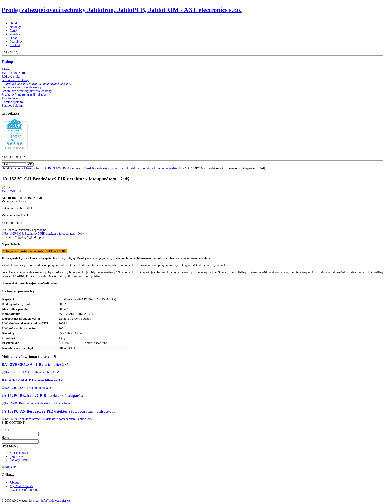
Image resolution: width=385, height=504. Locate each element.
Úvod (5, 168)
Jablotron (15, 482)
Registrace (16, 456)
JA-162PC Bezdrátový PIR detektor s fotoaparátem (44, 395)
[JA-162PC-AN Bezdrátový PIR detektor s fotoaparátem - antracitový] (47, 419)
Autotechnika (10, 98)
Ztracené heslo (19, 452)
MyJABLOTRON (21, 486)
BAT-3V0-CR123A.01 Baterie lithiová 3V (36, 364)
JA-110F (20, 191)
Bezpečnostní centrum (24, 489)
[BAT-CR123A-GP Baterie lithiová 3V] (27, 387)
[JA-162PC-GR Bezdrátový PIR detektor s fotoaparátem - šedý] (43, 233)
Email (5, 429)
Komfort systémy (12, 102)
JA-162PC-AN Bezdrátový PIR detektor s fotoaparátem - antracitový (59, 411)
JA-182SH (8, 191)
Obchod (16, 168)
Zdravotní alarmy (12, 105)
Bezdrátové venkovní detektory (21, 87)
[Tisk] (6, 186)
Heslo (5, 437)
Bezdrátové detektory (15, 80)
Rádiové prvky (11, 76)
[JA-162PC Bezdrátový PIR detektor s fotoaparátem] (36, 403)
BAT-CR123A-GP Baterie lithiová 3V (32, 380)
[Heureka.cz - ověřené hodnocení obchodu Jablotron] (15, 150)
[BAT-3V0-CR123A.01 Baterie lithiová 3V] (30, 372)
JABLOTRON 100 (14, 73)
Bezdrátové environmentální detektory (26, 94)
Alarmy (6, 69)
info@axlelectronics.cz (55, 500)
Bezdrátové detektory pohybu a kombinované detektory (36, 83)
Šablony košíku (19, 460)
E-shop (7, 62)
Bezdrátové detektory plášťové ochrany (27, 91)
